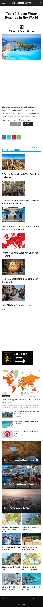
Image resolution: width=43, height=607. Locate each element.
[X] (9, 137)
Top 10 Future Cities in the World (17, 508)
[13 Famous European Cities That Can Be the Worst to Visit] (21, 188)
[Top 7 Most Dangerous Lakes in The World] (31, 539)
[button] (40, 3)
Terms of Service (33, 599)
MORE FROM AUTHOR (19, 148)
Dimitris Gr (18, 22)
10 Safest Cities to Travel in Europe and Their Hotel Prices (10, 529)
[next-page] (4, 309)
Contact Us (21, 601)
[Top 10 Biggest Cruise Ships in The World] (11, 539)
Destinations (6, 396)
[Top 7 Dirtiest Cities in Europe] (21, 293)
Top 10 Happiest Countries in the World (21, 399)
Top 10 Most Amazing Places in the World (21, 460)
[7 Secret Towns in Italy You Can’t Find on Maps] (21, 162)
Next (27, 124)
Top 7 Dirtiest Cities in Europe (17, 305)
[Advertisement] (21, 83)
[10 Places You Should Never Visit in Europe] (31, 519)
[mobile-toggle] (3, 3)
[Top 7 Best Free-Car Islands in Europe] (21, 477)
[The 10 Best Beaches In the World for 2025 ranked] (7, 424)
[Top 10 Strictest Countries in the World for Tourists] (7, 414)
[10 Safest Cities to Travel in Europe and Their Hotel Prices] (11, 519)
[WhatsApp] (18, 137)
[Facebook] (4, 137)
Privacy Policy (23, 599)
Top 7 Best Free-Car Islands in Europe (19, 484)
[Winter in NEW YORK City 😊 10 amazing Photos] (11, 579)
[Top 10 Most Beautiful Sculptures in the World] (21, 267)
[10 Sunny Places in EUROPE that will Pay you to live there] (31, 559)
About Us (5, 599)
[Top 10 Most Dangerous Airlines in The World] (7, 434)
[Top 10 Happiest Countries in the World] (21, 383)
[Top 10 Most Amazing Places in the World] (21, 453)
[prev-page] (3, 309)
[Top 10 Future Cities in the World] (21, 501)
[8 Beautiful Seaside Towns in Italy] (11, 559)
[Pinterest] (14, 137)
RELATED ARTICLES (15, 147)
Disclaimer (13, 599)
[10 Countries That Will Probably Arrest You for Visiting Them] (21, 214)
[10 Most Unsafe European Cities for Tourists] (21, 240)
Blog (4, 169)
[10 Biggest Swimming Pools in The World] (31, 579)
